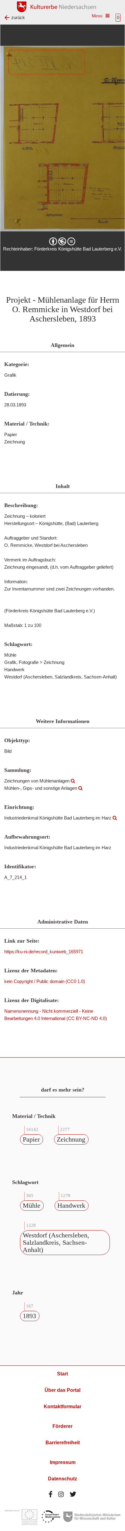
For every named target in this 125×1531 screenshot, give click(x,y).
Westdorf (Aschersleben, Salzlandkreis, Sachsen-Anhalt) (56, 1242)
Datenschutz (62, 1478)
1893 (29, 1316)
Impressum (63, 1462)
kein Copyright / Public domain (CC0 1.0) (44, 981)
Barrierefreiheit (63, 1442)
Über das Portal (62, 1390)
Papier (31, 1139)
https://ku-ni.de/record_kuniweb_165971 (43, 951)
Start (62, 1373)
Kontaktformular (62, 1406)
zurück (18, 17)
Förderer (62, 1426)
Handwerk (71, 1205)
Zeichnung (71, 1139)
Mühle (31, 1205)
